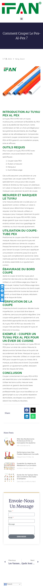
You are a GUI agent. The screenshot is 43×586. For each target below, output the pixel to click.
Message (11, 524)
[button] (21, 18)
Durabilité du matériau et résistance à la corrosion (26, 464)
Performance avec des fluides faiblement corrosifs (28, 453)
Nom (10, 511)
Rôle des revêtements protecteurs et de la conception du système (26, 441)
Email (10, 517)
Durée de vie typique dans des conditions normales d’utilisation (27, 477)
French (9, 584)
